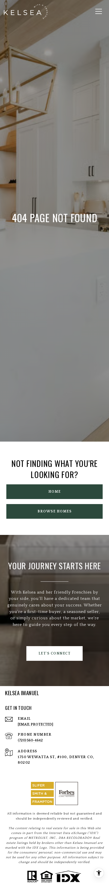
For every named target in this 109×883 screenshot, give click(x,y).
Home (54, 492)
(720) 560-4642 (30, 740)
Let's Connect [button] (55, 653)
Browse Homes (54, 511)
